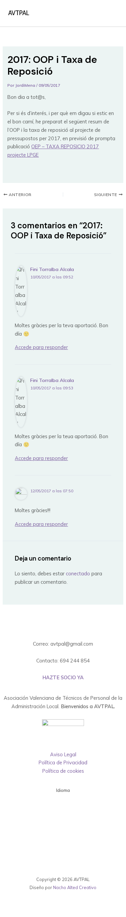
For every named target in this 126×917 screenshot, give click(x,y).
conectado (78, 573)
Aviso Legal (63, 754)
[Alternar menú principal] (110, 13)
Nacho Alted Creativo (74, 887)
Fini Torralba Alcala (52, 269)
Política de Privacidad (63, 762)
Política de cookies (63, 771)
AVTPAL (18, 13)
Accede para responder (41, 347)
